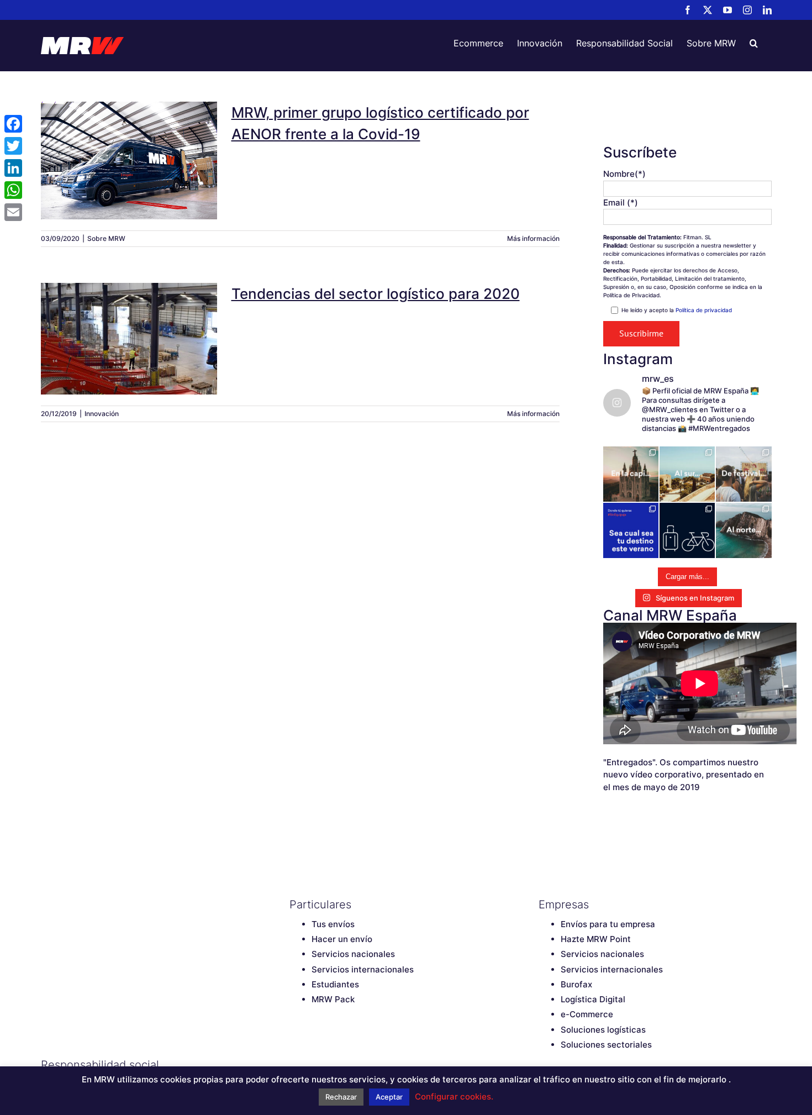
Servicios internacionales (363, 969)
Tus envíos (333, 924)
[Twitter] (314, 1064)
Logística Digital (593, 999)
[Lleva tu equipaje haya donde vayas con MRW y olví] (687, 530)
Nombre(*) (624, 174)
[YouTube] (333, 1064)
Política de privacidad (704, 310)
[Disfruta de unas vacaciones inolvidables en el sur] (687, 474)
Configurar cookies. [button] (454, 1096)
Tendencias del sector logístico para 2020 (129, 324)
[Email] (13, 212)
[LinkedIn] (372, 1064)
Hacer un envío (342, 939)
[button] (754, 43)
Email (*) (620, 202)
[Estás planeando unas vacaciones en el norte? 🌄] (743, 530)
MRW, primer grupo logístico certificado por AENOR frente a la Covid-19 (129, 140)
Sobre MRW (106, 238)
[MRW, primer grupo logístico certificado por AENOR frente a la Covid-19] (129, 160)
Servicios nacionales (353, 954)
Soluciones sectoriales (606, 1044)
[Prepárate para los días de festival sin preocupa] (743, 474)
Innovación (102, 413)
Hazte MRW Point (596, 939)
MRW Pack (333, 999)
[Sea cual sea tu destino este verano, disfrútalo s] (630, 530)
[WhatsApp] (13, 190)
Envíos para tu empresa (608, 924)
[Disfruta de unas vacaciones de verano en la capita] (630, 474)
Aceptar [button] (389, 1096)
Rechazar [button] (341, 1096)
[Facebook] (294, 1064)
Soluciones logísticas (603, 1029)
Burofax (576, 984)
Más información (533, 238)
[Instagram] (352, 1064)
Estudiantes (335, 984)
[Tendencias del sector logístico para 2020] (129, 339)
